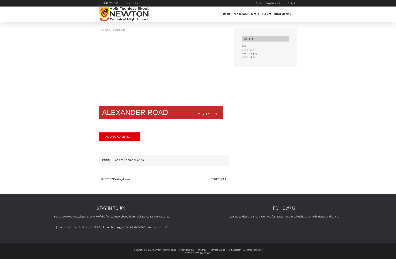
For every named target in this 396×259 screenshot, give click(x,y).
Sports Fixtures (249, 56)
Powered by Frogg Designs (198, 252)
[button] (296, 14)
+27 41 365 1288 (109, 3)
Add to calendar (119, 136)
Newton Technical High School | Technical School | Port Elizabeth (209, 249)
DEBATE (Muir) (219, 179)
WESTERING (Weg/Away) (115, 179)
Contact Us (132, 3)
